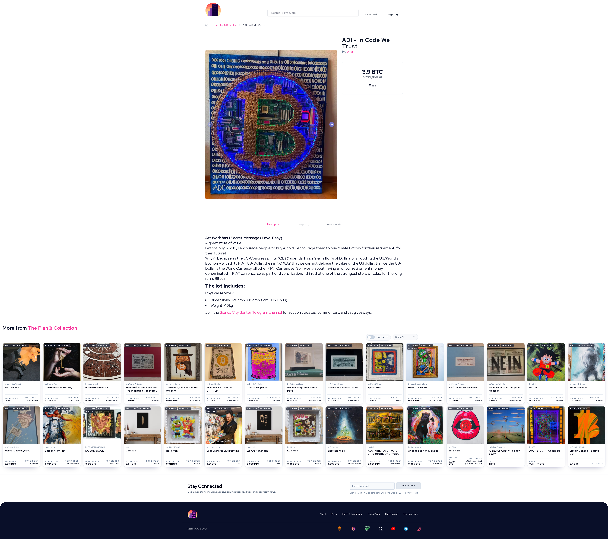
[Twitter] (381, 529)
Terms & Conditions (352, 514)
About (323, 514)
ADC (351, 51)
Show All (399, 337)
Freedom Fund (410, 514)
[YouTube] (393, 529)
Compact (382, 337)
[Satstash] (339, 528)
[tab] (273, 226)
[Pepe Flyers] (367, 528)
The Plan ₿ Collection (225, 25)
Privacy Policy (373, 514)
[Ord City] (353, 528)
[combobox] (313, 12)
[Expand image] (271, 124)
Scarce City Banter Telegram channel (251, 312)
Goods (373, 14)
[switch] (371, 337)
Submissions (391, 514)
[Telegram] (406, 529)
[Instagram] (419, 529)
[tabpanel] (304, 275)
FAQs (334, 514)
